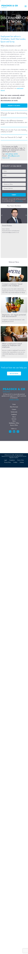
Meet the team (14, 406)
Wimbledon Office (14, 423)
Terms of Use (20, 460)
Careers (14, 409)
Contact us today (14, 399)
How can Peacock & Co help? (11, 137)
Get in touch (14, 373)
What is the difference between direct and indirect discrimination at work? (13, 122)
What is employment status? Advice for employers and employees (12, 345)
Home (14, 404)
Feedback (14, 414)
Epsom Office (14, 425)
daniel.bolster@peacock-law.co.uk (10, 232)
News (14, 421)
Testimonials (14, 412)
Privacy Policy (19, 201)
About (14, 416)
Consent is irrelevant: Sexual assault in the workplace (12, 284)
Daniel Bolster (7, 225)
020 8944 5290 (11, 154)
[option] (14, 233)
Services (14, 419)
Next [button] (26, 215)
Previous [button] (2, 215)
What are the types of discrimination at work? (14, 114)
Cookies (15, 462)
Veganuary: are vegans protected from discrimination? (14, 315)
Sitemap (22, 462)
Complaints (12, 460)
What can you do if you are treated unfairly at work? (13, 130)
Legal (5, 460)
